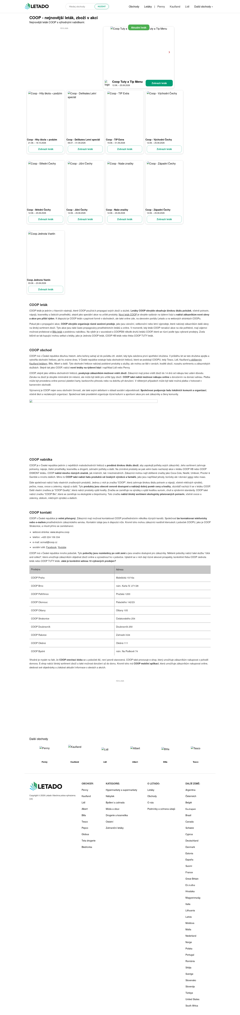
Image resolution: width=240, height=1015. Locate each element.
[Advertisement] (64, 53)
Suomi (188, 866)
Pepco (85, 827)
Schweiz (189, 827)
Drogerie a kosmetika (117, 815)
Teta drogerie (89, 840)
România (190, 961)
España (189, 859)
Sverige (189, 973)
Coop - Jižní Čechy (77, 209)
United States (192, 999)
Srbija (188, 967)
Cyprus (189, 834)
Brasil (188, 815)
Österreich (190, 796)
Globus (85, 834)
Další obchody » (203, 6)
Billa (84, 815)
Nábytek (110, 796)
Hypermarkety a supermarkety (121, 789)
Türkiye (189, 992)
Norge (188, 942)
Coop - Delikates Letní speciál (83, 139)
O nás (150, 802)
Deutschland (191, 840)
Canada (189, 821)
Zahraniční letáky (115, 827)
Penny (161, 6)
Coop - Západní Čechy (157, 209)
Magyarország (192, 897)
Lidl (187, 6)
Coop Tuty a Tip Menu (127, 81)
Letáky (148, 6)
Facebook (51, 547)
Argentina (190, 789)
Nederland (190, 935)
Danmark (190, 847)
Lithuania (190, 910)
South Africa (191, 1005)
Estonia (189, 853)
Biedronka (87, 847)
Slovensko (190, 980)
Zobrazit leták (159, 83)
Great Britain (192, 878)
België (188, 802)
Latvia (188, 916)
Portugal (189, 954)
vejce (190, 476)
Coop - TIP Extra (115, 139)
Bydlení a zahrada (115, 802)
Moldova (189, 923)
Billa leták (57, 331)
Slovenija (190, 986)
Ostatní (109, 821)
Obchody (134, 6)
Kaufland (175, 6)
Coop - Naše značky (117, 209)
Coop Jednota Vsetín (38, 279)
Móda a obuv (112, 808)
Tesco (85, 821)
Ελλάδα (190, 885)
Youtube (62, 547)
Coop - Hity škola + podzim (42, 139)
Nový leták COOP (128, 314)
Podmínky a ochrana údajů (161, 808)
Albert (85, 808)
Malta (188, 929)
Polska (188, 948)
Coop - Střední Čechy (39, 209)
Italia (187, 904)
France (189, 872)
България (190, 808)
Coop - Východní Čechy (158, 139)
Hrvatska (190, 891)
